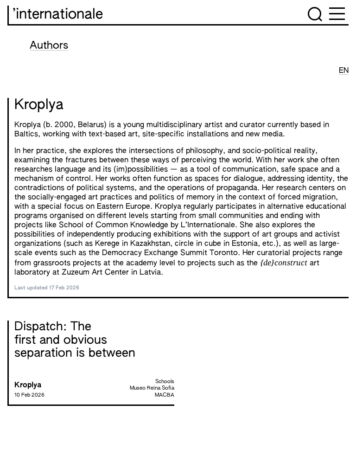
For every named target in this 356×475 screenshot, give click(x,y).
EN (344, 71)
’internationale (58, 15)
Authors (49, 46)
